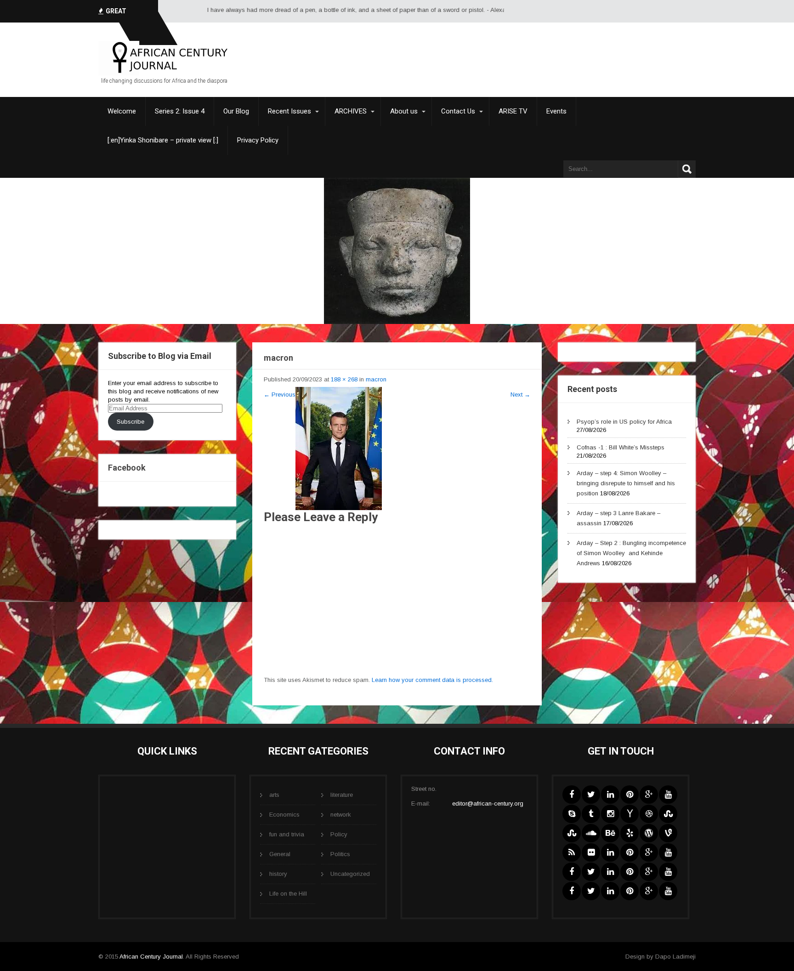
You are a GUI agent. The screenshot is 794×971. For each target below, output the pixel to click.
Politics (340, 854)
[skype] (571, 814)
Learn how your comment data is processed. (432, 679)
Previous (279, 394)
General (279, 854)
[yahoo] (629, 814)
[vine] (668, 833)
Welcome (122, 111)
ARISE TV (513, 111)
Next (520, 394)
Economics (284, 814)
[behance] (610, 833)
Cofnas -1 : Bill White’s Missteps (620, 447)
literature (341, 794)
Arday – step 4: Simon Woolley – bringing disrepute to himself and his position (626, 483)
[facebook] (571, 794)
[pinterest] (629, 794)
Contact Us (458, 111)
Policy (338, 834)
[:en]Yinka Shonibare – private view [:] (163, 140)
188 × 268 (344, 379)
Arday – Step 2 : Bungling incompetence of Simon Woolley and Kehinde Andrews (631, 553)
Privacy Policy (257, 140)
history (278, 873)
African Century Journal (151, 956)
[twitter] (591, 794)
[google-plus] (649, 794)
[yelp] (629, 833)
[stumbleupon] (668, 814)
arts (274, 794)
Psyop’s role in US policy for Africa (624, 421)
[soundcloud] (591, 833)
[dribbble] (649, 814)
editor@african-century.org (487, 803)
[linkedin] (610, 794)
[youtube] (668, 794)
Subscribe (130, 421)
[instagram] (610, 814)
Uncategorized (350, 873)
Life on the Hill (288, 893)
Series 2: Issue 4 (179, 111)
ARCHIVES (351, 111)
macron (376, 379)
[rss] (571, 852)
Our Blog (236, 111)
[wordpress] (649, 833)
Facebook (127, 467)
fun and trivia (286, 834)
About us (404, 111)
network (340, 814)
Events (556, 111)
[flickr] (591, 852)
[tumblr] (591, 814)
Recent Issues (289, 111)
